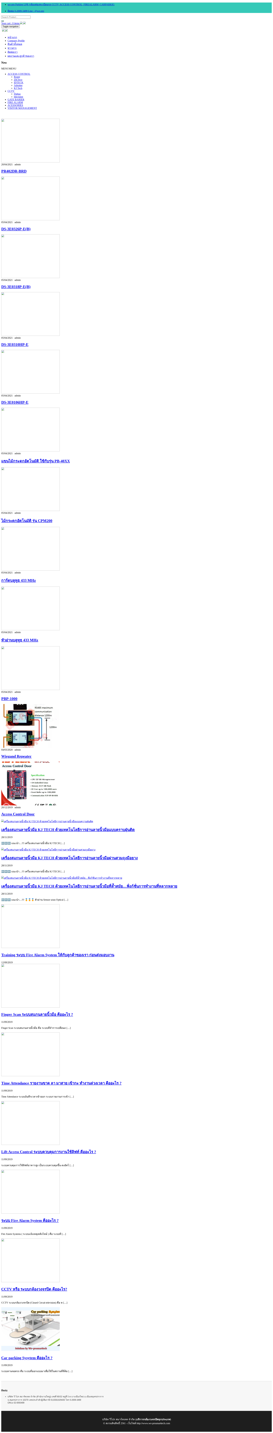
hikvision (18, 96)
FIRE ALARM (15, 102)
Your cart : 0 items (10, 23)
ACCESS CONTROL (19, 74)
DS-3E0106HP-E (14, 402)
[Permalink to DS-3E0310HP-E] (30, 335)
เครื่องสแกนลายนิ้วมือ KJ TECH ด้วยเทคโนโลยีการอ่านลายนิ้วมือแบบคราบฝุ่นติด (68, 830)
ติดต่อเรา (13, 52)
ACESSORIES (15, 105)
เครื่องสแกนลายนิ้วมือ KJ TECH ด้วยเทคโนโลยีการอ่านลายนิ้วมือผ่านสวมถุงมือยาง (69, 858)
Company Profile (16, 40)
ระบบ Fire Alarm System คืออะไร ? (30, 1220)
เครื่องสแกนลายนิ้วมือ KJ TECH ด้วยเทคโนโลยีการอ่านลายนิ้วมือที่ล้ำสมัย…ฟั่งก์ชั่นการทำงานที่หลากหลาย (89, 886)
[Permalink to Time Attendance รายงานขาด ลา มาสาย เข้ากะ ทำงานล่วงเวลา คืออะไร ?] (30, 1075)
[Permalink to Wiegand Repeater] (30, 747)
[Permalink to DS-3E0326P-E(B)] (30, 219)
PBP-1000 (9, 699)
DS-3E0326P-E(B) (15, 229)
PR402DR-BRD (14, 171)
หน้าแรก (12, 37)
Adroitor (18, 85)
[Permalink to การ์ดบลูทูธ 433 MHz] (30, 569)
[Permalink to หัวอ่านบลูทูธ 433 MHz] (30, 629)
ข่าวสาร (12, 48)
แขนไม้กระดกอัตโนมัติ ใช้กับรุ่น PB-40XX (35, 461)
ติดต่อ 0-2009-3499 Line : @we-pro (26, 11)
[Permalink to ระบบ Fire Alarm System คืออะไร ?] (30, 1212)
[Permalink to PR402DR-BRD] (30, 161)
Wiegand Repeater (16, 756)
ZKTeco (18, 79)
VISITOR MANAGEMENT (22, 108)
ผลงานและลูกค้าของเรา (21, 56)
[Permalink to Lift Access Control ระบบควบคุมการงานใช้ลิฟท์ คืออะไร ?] (30, 1144)
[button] (8, 68)
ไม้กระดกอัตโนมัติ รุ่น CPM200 (26, 521)
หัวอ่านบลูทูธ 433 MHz (19, 640)
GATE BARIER (16, 99)
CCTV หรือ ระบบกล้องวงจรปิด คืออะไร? (34, 1289)
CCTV (11, 91)
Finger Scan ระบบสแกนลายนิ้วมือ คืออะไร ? (37, 1014)
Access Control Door (18, 814)
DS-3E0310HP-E (14, 344)
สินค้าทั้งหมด (15, 44)
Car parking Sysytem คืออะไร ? (26, 1358)
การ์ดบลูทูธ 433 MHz (18, 580)
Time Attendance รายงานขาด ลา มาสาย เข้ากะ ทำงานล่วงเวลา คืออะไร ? (61, 1083)
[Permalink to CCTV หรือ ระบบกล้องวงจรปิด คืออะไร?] (30, 1281)
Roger (17, 76)
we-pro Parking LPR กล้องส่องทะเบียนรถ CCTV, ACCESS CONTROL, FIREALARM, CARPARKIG (61, 4)
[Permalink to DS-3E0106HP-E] (30, 392)
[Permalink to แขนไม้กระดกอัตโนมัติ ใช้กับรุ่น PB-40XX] (30, 450)
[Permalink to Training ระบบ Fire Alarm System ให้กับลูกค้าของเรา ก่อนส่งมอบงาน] (30, 947)
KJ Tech (18, 88)
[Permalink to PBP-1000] (30, 689)
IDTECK (18, 82)
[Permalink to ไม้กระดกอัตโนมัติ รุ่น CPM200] (30, 510)
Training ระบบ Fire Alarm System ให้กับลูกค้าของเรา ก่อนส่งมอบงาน (57, 955)
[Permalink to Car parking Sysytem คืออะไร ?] (30, 1350)
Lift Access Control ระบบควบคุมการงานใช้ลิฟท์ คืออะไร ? (48, 1152)
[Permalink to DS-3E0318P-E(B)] (30, 277)
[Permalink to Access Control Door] (30, 804)
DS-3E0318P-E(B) (15, 287)
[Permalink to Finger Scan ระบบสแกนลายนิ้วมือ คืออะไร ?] (30, 1006)
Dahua (17, 94)
